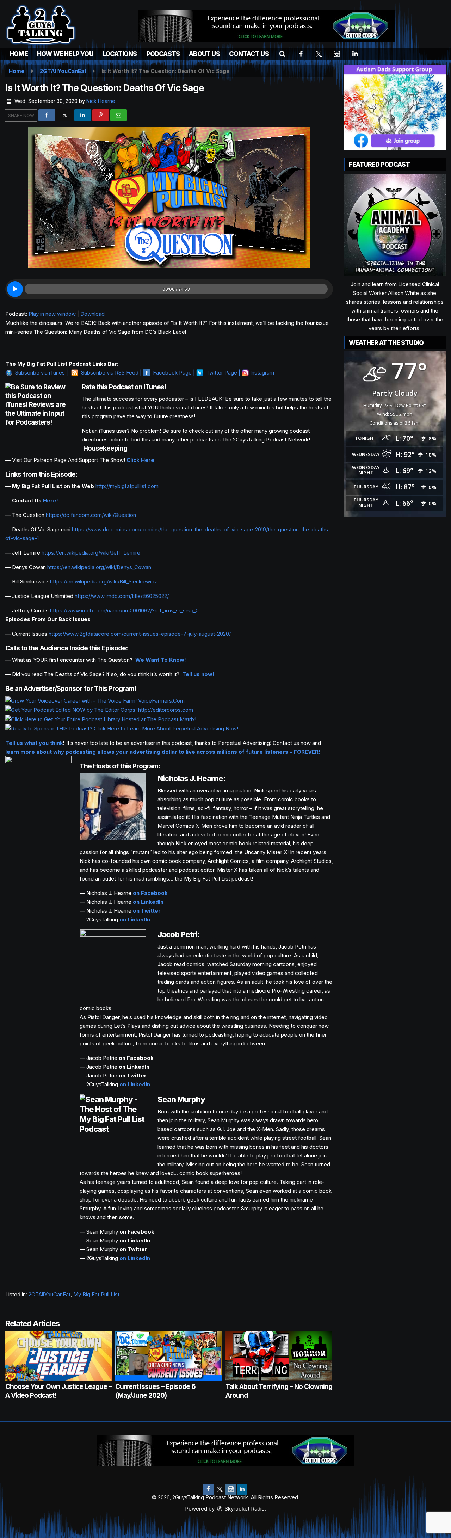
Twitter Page (221, 372)
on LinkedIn (148, 901)
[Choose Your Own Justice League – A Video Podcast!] (58, 1356)
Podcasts (163, 53)
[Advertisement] (266, 26)
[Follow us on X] (219, 1489)
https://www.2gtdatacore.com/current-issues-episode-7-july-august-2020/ (140, 633)
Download (92, 313)
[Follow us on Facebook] (208, 1489)
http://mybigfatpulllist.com (127, 486)
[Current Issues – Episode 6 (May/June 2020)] (168, 1356)
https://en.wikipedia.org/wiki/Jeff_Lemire (91, 552)
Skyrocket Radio (244, 1508)
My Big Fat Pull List (96, 1294)
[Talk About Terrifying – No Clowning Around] (279, 1356)
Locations (120, 53)
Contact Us (249, 53)
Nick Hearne (100, 101)
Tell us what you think (34, 743)
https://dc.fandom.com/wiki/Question (91, 515)
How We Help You (65, 53)
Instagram (262, 372)
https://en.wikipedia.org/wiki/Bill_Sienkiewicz (103, 581)
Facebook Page (172, 372)
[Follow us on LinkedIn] (242, 1489)
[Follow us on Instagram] (231, 1489)
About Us (204, 53)
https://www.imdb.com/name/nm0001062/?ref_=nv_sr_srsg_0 (124, 610)
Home (19, 53)
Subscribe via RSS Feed (109, 372)
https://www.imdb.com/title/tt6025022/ (122, 596)
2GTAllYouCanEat (49, 1294)
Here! (50, 500)
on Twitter (147, 910)
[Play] (15, 289)
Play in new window (52, 313)
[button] (282, 53)
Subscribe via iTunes (40, 372)
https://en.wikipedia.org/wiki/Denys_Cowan (99, 567)
